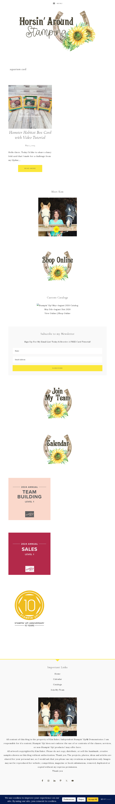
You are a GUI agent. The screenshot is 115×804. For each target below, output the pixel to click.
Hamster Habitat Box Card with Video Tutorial (30, 135)
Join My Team (57, 690)
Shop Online (64, 313)
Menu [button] (60, 3)
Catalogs (57, 684)
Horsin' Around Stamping (57, 31)
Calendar (57, 679)
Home (57, 674)
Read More (30, 168)
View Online (51, 313)
